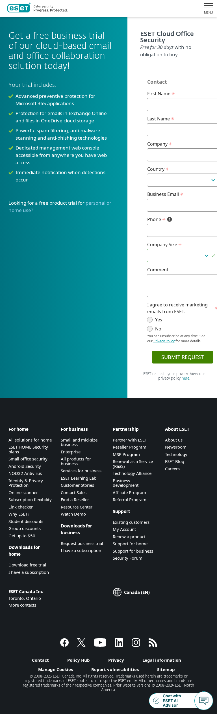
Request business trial (82, 543)
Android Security (24, 466)
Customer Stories (77, 485)
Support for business (133, 551)
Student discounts (25, 521)
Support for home (130, 543)
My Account (124, 529)
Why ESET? (18, 514)
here (185, 378)
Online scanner (23, 492)
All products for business (76, 461)
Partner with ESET (130, 440)
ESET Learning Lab (78, 478)
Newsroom (175, 447)
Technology (176, 454)
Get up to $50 (21, 535)
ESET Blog (174, 461)
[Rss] (153, 645)
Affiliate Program (129, 492)
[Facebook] (64, 645)
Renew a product (129, 536)
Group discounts (24, 528)
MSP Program (126, 454)
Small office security (27, 459)
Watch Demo (73, 514)
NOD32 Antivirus (25, 473)
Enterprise (71, 452)
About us (174, 440)
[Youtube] (100, 645)
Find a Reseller (75, 499)
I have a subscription (28, 572)
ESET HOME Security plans (28, 449)
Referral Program (129, 499)
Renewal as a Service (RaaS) (133, 463)
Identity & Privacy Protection (25, 483)
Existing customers (131, 522)
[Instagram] (136, 645)
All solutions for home (30, 440)
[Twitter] (81, 645)
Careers (172, 468)
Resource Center (76, 507)
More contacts (22, 605)
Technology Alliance (132, 473)
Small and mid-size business (79, 442)
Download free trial (27, 565)
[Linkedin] (119, 645)
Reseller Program (129, 447)
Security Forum (127, 558)
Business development (125, 483)
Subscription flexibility (30, 499)
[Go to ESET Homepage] (37, 8)
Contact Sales (73, 492)
